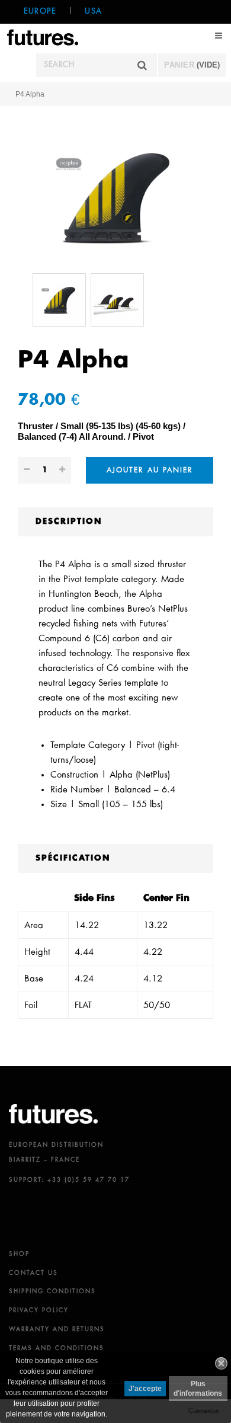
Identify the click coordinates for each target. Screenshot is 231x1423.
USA (93, 11)
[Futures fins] (42, 36)
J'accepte (145, 1388)
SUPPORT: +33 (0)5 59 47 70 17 (69, 1180)
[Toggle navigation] (219, 35)
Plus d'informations (198, 1389)
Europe (40, 11)
